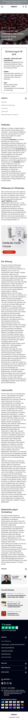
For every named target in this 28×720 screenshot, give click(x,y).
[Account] (23, 6)
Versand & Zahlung (6, 657)
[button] (26, 6)
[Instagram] (5, 683)
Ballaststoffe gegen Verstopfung (9, 114)
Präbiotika (3, 102)
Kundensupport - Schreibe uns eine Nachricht (12, 644)
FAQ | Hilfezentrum (6, 641)
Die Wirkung (4, 108)
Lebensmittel (4, 111)
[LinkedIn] (2, 683)
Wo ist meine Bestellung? (7, 647)
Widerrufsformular (6, 654)
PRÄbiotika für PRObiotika (8, 105)
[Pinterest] (10, 683)
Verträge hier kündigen (7, 650)
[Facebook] (8, 683)
